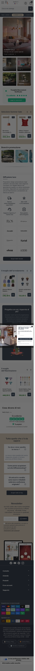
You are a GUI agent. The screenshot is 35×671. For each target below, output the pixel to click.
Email (19, 333)
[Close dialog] (32, 326)
